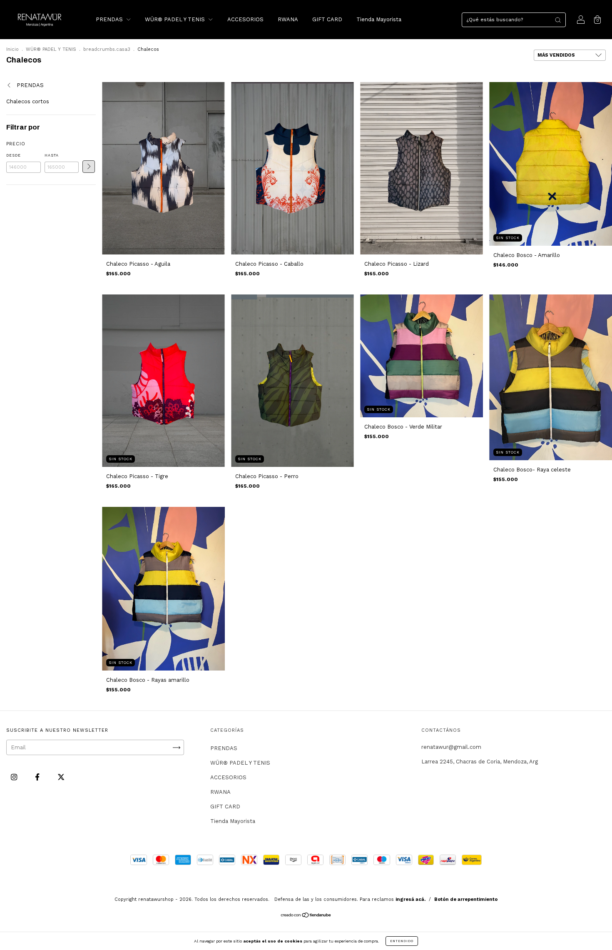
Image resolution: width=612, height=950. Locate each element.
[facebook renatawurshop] (38, 777)
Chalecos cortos (27, 101)
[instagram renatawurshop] (14, 777)
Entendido (401, 941)
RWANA (288, 19)
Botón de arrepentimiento (466, 899)
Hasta (52, 155)
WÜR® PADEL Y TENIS (175, 19)
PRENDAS (110, 19)
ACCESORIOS (245, 19)
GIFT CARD (327, 19)
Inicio (12, 49)
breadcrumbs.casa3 (106, 49)
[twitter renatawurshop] (61, 777)
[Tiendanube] (306, 916)
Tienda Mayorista (378, 19)
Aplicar (88, 166)
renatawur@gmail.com (451, 747)
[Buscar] (558, 20)
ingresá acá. (410, 899)
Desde (13, 155)
